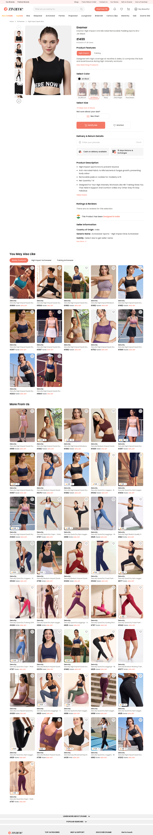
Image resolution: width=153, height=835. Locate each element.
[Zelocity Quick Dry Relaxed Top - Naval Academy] (76, 778)
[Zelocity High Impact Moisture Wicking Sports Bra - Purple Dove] (103, 282)
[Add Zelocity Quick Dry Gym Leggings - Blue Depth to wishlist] (140, 455)
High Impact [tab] (84, 53)
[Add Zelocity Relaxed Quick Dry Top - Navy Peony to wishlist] (140, 808)
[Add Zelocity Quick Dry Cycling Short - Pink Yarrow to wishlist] (113, 587)
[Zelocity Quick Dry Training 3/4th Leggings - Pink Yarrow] (22, 601)
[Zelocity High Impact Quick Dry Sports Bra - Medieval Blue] (76, 282)
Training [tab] (97, 53)
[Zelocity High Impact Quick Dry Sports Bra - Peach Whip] (49, 326)
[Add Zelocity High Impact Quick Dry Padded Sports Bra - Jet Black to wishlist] (32, 356)
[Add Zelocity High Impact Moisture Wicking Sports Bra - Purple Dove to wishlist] (113, 268)
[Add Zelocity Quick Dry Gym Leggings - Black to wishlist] (140, 543)
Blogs (76, 2)
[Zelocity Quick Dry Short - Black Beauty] (130, 778)
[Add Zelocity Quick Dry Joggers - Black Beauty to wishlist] (113, 720)
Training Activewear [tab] (65, 260)
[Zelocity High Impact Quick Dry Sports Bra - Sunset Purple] (103, 326)
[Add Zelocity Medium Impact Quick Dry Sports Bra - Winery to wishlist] (86, 543)
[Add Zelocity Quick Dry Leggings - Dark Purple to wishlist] (86, 587)
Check (138, 142)
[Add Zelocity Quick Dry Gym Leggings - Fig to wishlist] (59, 587)
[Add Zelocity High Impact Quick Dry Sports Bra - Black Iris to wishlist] (32, 312)
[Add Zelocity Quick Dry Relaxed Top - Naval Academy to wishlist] (86, 764)
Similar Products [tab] (19, 260)
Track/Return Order (89, 2)
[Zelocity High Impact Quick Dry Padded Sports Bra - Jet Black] (22, 370)
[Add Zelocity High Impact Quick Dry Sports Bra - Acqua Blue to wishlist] (32, 268)
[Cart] (129, 9)
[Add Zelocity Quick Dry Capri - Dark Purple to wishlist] (32, 764)
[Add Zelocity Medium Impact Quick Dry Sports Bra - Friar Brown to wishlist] (113, 411)
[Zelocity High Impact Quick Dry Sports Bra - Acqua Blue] (22, 282)
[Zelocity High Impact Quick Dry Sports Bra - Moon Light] (76, 326)
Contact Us (103, 2)
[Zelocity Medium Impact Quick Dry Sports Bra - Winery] (76, 557)
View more (81, 195)
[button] (81, 9)
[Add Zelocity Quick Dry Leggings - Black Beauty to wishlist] (113, 632)
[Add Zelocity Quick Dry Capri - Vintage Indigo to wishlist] (59, 499)
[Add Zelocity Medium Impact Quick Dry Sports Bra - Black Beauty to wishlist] (59, 543)
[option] (19, 37)
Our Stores (114, 2)
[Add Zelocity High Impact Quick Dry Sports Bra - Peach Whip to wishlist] (59, 312)
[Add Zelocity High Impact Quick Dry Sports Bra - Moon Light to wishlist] (86, 312)
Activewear (21, 21)
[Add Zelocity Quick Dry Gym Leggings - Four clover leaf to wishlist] (86, 676)
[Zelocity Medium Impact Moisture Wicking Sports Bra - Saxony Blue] (49, 778)
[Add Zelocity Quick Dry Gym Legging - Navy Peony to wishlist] (86, 808)
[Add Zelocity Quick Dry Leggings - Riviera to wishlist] (113, 499)
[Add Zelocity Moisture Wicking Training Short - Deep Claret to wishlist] (140, 632)
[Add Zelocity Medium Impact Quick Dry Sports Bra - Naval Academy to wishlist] (59, 632)
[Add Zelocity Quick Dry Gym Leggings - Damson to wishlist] (113, 676)
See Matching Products (87, 65)
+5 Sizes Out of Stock (85, 108)
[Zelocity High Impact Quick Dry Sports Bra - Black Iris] (22, 326)
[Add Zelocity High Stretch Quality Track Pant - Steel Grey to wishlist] (140, 499)
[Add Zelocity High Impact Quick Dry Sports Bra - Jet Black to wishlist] (140, 268)
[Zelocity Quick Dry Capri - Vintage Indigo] (49, 513)
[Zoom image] (48, 60)
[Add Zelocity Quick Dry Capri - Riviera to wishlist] (32, 632)
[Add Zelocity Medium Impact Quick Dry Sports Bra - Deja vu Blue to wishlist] (59, 455)
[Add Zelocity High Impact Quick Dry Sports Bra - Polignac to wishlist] (140, 312)
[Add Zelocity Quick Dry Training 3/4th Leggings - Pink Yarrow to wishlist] (32, 587)
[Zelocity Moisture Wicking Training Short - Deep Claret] (130, 646)
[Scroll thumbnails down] (19, 101)
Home (12, 21)
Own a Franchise (141, 2)
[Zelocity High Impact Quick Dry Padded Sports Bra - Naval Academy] (49, 370)
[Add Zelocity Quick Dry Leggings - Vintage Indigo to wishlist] (59, 676)
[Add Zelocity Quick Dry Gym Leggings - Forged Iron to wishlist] (113, 764)
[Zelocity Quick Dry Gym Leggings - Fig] (49, 601)
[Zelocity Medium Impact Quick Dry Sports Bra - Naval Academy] (49, 646)
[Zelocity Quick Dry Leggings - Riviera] (103, 513)
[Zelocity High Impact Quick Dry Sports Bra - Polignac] (130, 326)
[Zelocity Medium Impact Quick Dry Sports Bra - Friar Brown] (103, 425)
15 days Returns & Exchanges (125, 151)
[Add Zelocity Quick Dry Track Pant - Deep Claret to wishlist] (140, 587)
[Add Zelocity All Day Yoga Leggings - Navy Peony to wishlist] (59, 808)
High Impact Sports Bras (36, 21)
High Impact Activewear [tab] (41, 260)
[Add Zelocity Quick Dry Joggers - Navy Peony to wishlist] (32, 543)
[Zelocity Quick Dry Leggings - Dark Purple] (76, 601)
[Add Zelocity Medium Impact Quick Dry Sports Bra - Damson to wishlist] (59, 720)
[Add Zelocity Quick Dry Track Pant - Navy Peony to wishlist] (113, 543)
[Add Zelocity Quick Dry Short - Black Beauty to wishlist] (140, 764)
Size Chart (94, 116)
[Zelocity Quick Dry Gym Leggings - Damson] (103, 690)
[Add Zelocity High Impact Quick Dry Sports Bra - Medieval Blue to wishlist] (86, 268)
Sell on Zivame (126, 2)
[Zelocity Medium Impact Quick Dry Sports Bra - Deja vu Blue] (49, 469)
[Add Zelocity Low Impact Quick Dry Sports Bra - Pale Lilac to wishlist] (32, 676)
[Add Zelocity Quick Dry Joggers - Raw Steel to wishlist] (113, 455)
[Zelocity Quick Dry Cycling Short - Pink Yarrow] (103, 601)
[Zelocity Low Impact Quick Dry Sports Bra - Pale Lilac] (22, 690)
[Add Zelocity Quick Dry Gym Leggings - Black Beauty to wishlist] (86, 499)
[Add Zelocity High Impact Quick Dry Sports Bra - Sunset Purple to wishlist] (113, 312)
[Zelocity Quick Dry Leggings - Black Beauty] (103, 646)
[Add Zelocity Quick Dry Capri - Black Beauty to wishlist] (113, 808)
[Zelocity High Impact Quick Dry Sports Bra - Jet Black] (130, 282)
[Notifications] (114, 9)
